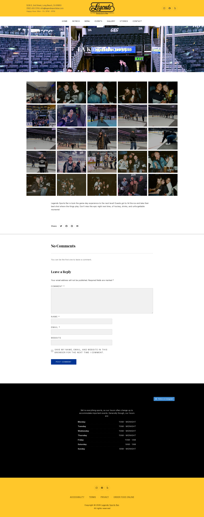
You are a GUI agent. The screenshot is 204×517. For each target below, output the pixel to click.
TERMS (92, 497)
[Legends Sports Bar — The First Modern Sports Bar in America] (102, 8)
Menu (87, 21)
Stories (124, 21)
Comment (58, 286)
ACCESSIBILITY (77, 497)
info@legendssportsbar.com (52, 8)
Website (56, 338)
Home (65, 21)
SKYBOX (76, 21)
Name (55, 316)
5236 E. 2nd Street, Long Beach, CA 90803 (43, 5)
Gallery (111, 21)
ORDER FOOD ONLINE (124, 497)
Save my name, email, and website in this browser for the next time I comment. (81, 351)
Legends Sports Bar (110, 505)
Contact (137, 21)
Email (55, 327)
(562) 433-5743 (33, 8)
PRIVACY (105, 497)
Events (98, 21)
